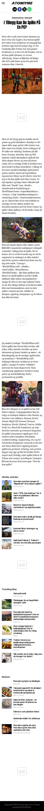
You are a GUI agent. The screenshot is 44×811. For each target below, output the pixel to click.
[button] (3, 3)
